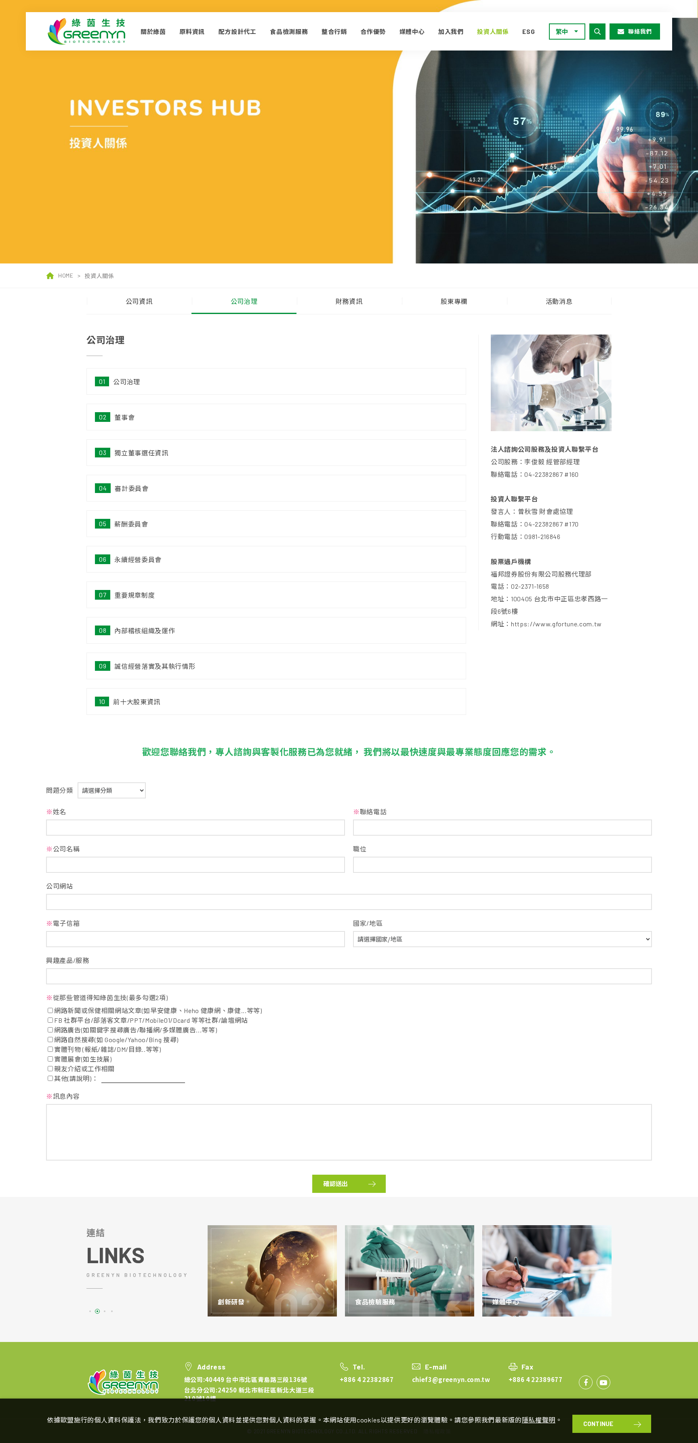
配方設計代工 (237, 31)
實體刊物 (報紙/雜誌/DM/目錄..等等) (107, 1049)
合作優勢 (373, 31)
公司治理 (244, 301)
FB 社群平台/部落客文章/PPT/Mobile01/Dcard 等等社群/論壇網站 (151, 1020)
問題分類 (59, 790)
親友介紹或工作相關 (84, 1068)
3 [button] (104, 1311)
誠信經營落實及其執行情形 (154, 666)
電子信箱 (63, 923)
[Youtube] (603, 1382)
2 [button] (97, 1311)
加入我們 (451, 31)
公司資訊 (139, 301)
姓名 (56, 811)
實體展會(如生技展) (83, 1059)
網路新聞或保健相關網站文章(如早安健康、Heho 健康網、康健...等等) (158, 1010)
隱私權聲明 (538, 1420)
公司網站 (59, 886)
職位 (359, 849)
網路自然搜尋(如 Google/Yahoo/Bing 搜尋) (116, 1039)
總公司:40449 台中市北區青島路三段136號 (245, 1379)
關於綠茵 (153, 31)
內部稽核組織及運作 (144, 630)
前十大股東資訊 (136, 702)
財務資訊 (349, 301)
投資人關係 (493, 31)
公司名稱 (63, 849)
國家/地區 (368, 923)
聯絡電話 (370, 811)
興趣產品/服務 (67, 960)
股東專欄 (454, 301)
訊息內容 (63, 1096)
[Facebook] (586, 1382)
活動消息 (559, 301)
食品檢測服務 (289, 31)
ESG (528, 31)
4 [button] (111, 1311)
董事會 (124, 417)
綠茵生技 (89, 31)
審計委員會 (131, 488)
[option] (349, 131)
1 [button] (90, 1311)
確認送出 (335, 1183)
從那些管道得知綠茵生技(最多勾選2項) (107, 997)
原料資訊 (192, 31)
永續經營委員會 (138, 559)
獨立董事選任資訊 (141, 453)
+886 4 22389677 (536, 1379)
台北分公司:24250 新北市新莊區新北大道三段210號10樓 (249, 1394)
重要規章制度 (134, 595)
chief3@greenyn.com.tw (451, 1379)
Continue (598, 1423)
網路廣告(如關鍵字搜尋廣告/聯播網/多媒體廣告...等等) (135, 1030)
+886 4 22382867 (367, 1379)
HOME (66, 275)
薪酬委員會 (131, 524)
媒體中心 (412, 31)
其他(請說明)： (76, 1078)
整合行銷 (334, 31)
